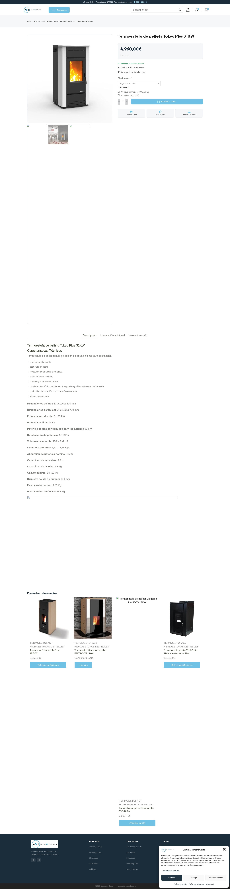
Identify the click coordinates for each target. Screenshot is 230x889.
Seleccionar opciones (48, 665)
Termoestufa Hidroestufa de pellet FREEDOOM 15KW (90, 652)
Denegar (193, 877)
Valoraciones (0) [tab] (138, 335)
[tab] (89, 335)
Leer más (83, 665)
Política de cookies (180, 884)
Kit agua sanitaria (135, 92)
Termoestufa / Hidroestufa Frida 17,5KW (44, 652)
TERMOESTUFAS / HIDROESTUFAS (45, 22)
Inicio (29, 22)
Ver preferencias (216, 877)
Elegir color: (125, 78)
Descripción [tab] (89, 335)
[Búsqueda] (180, 10)
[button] (224, 849)
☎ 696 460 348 (140, 2)
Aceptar (171, 877)
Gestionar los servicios (171, 871)
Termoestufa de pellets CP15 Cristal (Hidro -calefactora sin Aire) (181, 652)
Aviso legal (210, 884)
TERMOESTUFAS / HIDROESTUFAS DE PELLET (76, 22)
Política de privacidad (196, 884)
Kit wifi (130, 95)
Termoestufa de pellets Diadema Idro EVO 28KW (136, 809)
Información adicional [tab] (112, 335)
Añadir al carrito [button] (137, 823)
